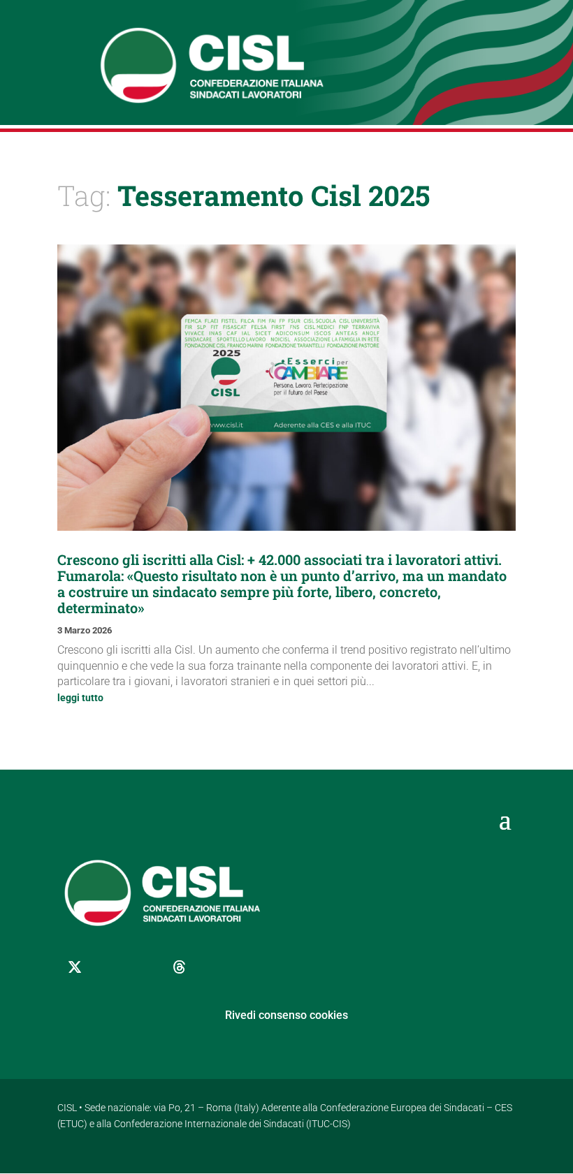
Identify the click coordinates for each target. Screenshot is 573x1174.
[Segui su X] (75, 967)
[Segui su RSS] (249, 967)
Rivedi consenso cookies (286, 1015)
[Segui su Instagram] (145, 967)
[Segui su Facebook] (110, 967)
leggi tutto (80, 697)
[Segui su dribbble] (180, 967)
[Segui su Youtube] (215, 967)
